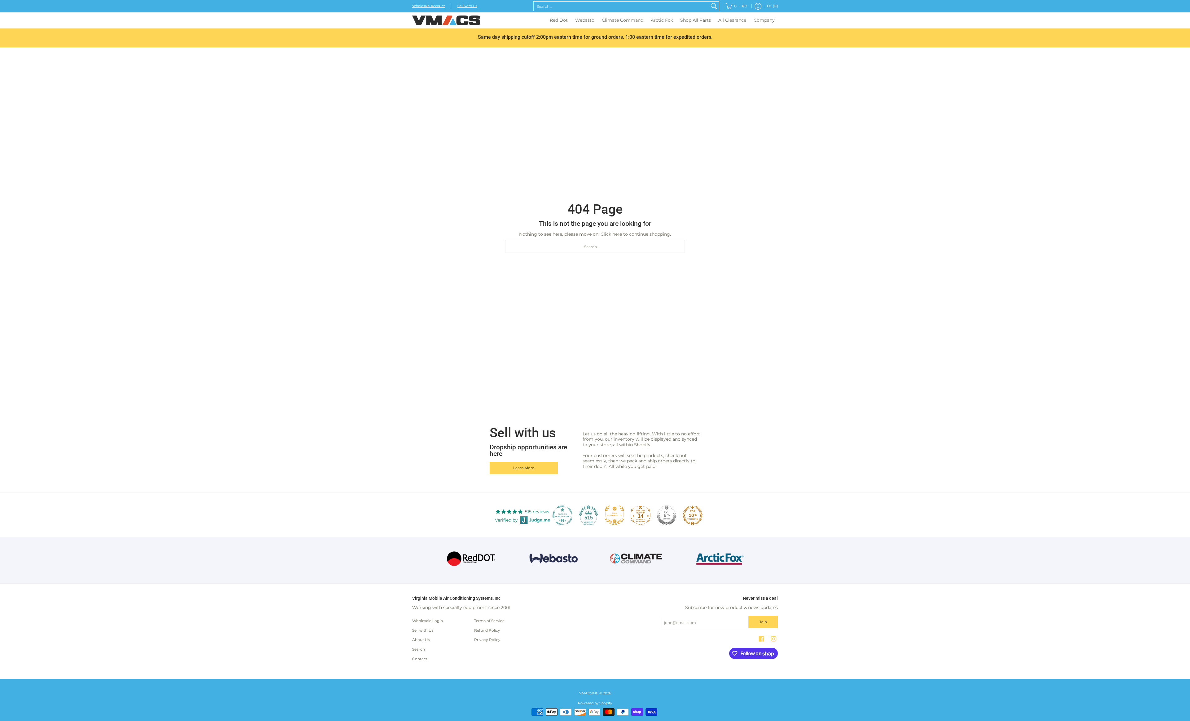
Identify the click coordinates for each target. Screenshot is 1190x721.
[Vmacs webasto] (553, 559)
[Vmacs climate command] (636, 559)
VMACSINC (588, 693)
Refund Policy (487, 630)
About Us (421, 639)
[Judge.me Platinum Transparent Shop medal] (562, 515)
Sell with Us (467, 6)
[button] (761, 638)
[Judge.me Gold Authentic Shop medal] (614, 515)
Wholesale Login (427, 620)
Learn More (523, 467)
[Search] (714, 6)
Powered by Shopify (595, 703)
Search (418, 649)
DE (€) (772, 6)
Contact (419, 658)
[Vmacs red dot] (471, 559)
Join (763, 622)
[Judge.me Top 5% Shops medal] (667, 515)
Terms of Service (489, 620)
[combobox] (621, 6)
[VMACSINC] (446, 20)
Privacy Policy (487, 639)
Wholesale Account (428, 6)
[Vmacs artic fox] (719, 558)
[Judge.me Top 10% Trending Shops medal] (693, 515)
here (617, 234)
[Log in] (758, 6)
